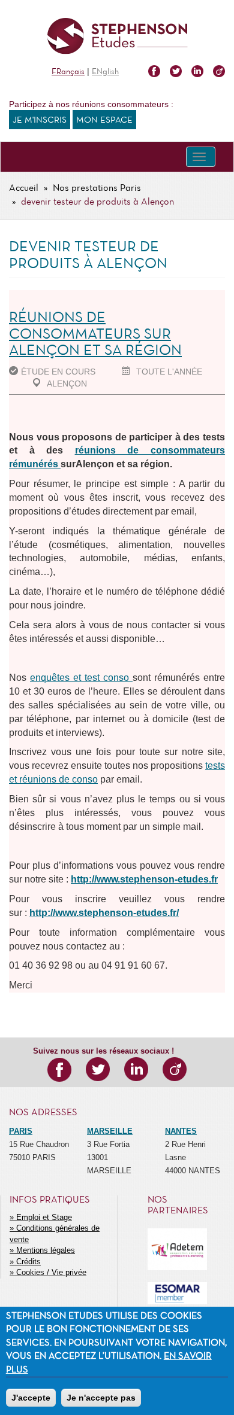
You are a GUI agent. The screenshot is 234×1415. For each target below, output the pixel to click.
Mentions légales (45, 1250)
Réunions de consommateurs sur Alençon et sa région (95, 334)
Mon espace (104, 120)
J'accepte (30, 1397)
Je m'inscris (40, 120)
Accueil (23, 188)
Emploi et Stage (44, 1217)
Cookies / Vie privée (51, 1272)
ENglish (105, 72)
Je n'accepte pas (101, 1397)
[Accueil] (117, 36)
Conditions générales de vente (55, 1234)
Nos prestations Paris (97, 188)
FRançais (68, 72)
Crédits (28, 1261)
